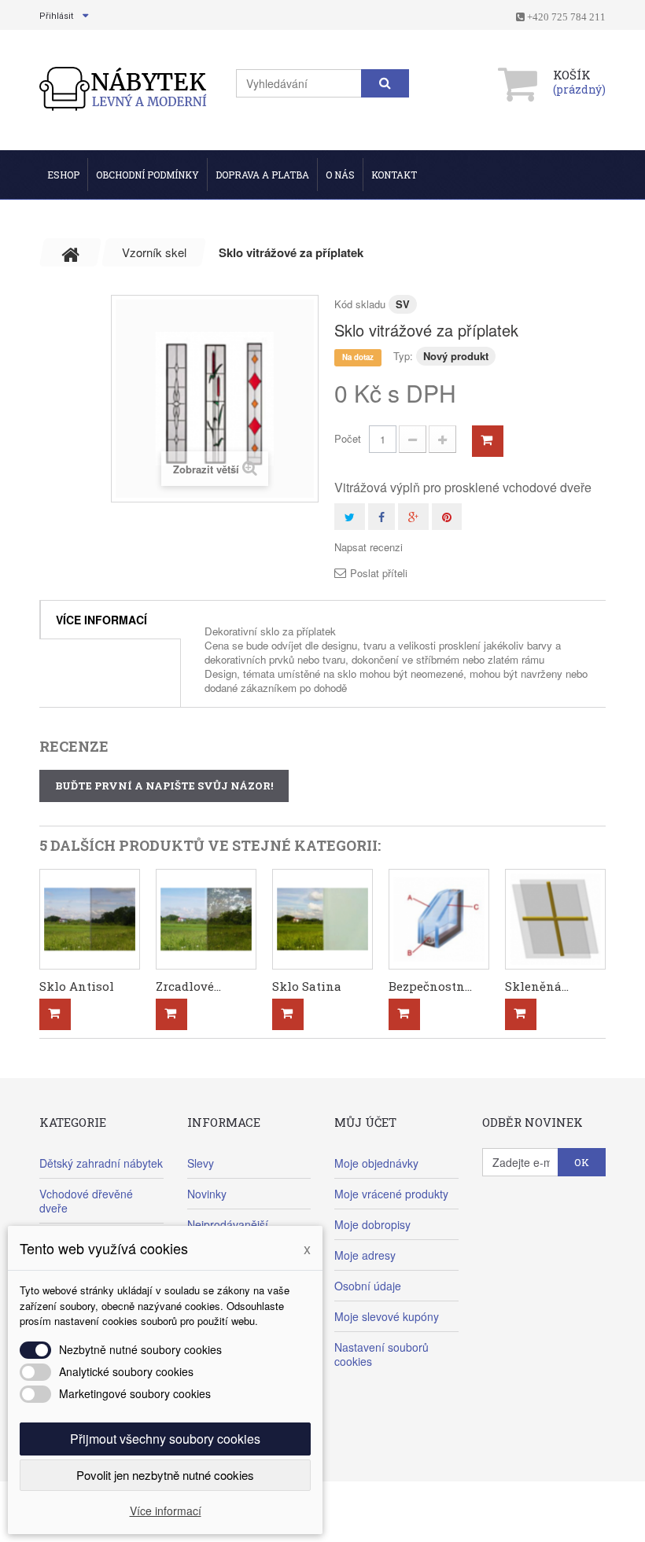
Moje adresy (365, 1255)
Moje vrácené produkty (391, 1194)
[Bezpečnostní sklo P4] (439, 919)
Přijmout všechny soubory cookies (165, 1439)
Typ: (403, 355)
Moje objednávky (376, 1163)
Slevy (200, 1163)
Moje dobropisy (372, 1224)
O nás (340, 174)
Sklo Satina (306, 986)
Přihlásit (56, 16)
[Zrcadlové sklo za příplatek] (206, 919)
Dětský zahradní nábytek (101, 1163)
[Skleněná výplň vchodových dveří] (555, 919)
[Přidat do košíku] (55, 1014)
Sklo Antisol (76, 986)
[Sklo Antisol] (89, 919)
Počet (347, 438)
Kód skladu (359, 303)
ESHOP (63, 174)
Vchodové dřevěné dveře (86, 1201)
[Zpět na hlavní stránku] (71, 252)
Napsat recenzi (368, 547)
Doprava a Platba (262, 174)
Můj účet (365, 1122)
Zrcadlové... (188, 986)
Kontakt (394, 174)
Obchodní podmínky (147, 174)
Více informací (101, 619)
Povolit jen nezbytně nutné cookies (165, 1475)
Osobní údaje (367, 1286)
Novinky (207, 1194)
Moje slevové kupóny (386, 1316)
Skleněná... (537, 986)
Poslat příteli (378, 573)
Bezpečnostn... (430, 986)
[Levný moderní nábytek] (123, 88)
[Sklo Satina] (322, 919)
